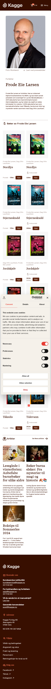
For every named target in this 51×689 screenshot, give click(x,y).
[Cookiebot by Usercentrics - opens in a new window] (32, 297)
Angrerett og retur (11, 647)
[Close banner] (47, 297)
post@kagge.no (10, 607)
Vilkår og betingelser (12, 643)
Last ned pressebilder (35, 70)
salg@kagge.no (10, 591)
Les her (6, 600)
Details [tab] (25, 304)
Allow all (25, 376)
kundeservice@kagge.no (14, 582)
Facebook (7, 670)
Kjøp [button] (19, 178)
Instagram (7, 678)
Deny (25, 390)
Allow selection (25, 383)
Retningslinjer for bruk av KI (15, 659)
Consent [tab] (9, 304)
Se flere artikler (38, 439)
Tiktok (5, 674)
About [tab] (41, 304)
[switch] (45, 351)
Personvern (8, 655)
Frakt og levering (10, 651)
